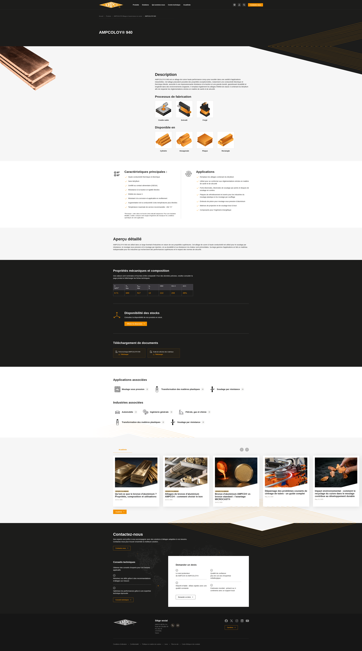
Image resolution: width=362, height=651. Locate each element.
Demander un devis (184, 597)
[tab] (122, 450)
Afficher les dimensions (134, 324)
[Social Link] (226, 620)
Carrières (230, 627)
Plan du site (174, 644)
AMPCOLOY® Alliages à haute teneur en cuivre (128, 16)
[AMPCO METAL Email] (178, 625)
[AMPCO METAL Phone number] (173, 625)
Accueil (101, 16)
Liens (166, 644)
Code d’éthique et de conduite (191, 644)
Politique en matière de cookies (151, 644)
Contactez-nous (255, 5)
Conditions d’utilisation (120, 644)
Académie (118, 512)
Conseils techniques (122, 600)
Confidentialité (134, 644)
